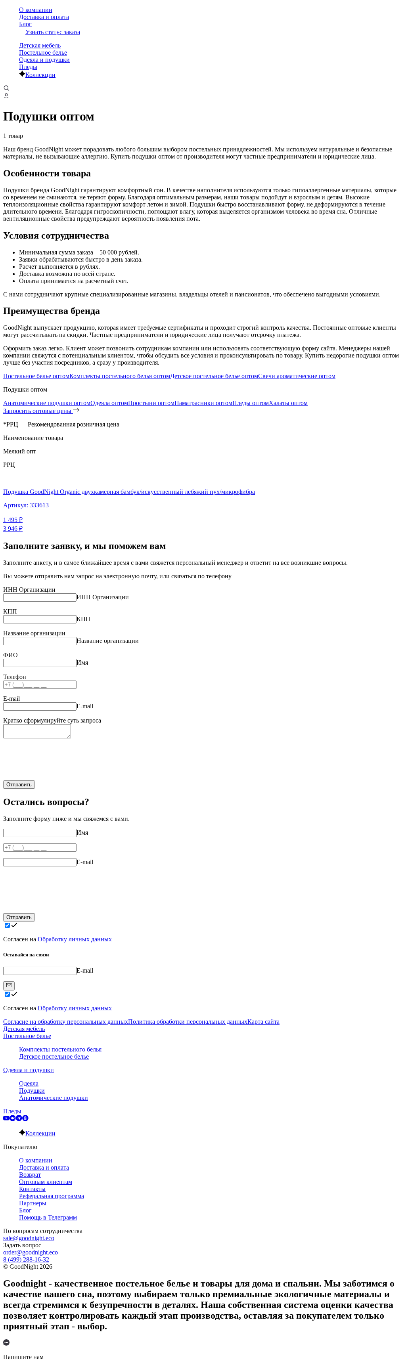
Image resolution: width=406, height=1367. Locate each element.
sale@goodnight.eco (28, 1238)
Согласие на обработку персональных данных (65, 1021)
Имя (82, 662)
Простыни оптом (151, 403)
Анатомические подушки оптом (46, 403)
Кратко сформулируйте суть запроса (52, 720)
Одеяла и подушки (44, 59)
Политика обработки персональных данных (187, 1021)
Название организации (34, 633)
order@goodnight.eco (30, 1252)
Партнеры (32, 1203)
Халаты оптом (288, 403)
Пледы (28, 66)
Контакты (32, 1188)
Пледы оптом (250, 403)
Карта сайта (263, 1021)
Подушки (32, 1090)
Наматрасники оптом (203, 403)
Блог (25, 24)
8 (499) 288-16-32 (26, 1259)
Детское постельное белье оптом (214, 376)
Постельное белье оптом (36, 376)
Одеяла (28, 1083)
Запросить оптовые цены (38, 410)
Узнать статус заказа (52, 32)
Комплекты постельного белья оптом (119, 376)
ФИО (10, 655)
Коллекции (40, 74)
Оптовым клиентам (45, 1181)
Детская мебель (40, 45)
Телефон (14, 676)
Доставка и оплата (44, 16)
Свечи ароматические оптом (296, 376)
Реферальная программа (51, 1196)
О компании (35, 9)
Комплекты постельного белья (60, 1049)
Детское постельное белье (54, 1056)
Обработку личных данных (75, 939)
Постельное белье (43, 52)
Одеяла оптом (109, 403)
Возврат (30, 1174)
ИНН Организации (29, 589)
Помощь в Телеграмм (48, 1217)
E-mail (11, 698)
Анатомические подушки (53, 1097)
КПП (10, 611)
